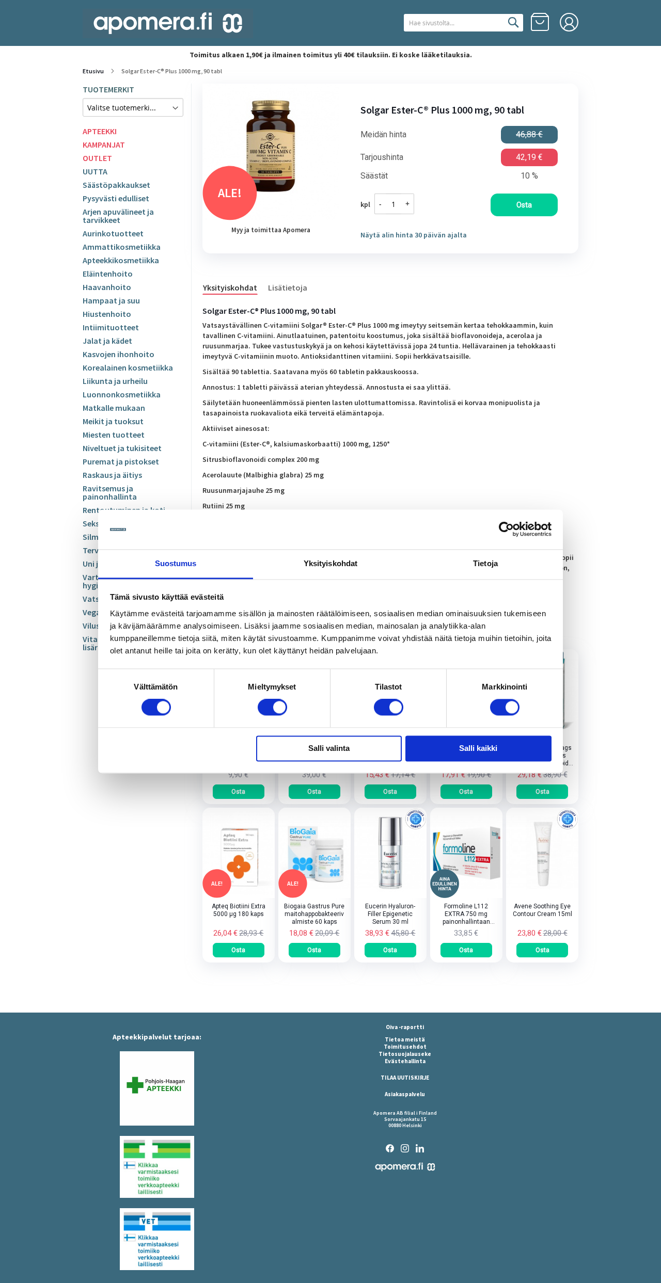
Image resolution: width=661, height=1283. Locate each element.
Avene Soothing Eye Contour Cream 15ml (542, 910)
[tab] (235, 287)
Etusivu (93, 71)
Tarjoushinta (381, 157)
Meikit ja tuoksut (113, 421)
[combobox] (463, 22)
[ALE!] (238, 895)
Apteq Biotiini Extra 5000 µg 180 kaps (238, 910)
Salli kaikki (478, 748)
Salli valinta (329, 748)
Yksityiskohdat (230, 287)
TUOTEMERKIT (108, 89)
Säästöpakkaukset (116, 185)
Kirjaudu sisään (569, 22)
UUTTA (95, 171)
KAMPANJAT (104, 144)
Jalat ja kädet (107, 340)
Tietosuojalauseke (405, 1053)
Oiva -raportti (405, 1027)
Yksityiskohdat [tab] (330, 563)
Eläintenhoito (108, 273)
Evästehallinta (405, 1061)
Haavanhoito (107, 287)
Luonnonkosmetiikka (122, 394)
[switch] (272, 708)
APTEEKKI (100, 131)
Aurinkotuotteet (113, 233)
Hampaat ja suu (111, 300)
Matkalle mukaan (114, 408)
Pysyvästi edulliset (116, 198)
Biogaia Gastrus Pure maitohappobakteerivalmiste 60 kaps (314, 914)
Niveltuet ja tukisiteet (122, 448)
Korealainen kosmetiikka (128, 367)
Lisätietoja (287, 287)
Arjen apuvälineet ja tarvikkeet (118, 215)
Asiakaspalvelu (405, 1094)
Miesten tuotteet (114, 434)
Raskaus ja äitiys (112, 475)
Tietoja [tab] (485, 563)
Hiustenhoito (107, 314)
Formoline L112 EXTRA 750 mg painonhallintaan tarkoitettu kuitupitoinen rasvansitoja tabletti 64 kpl (466, 914)
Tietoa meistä (405, 1039)
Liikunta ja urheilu (115, 381)
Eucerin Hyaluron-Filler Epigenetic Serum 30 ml (390, 914)
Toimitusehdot (405, 1046)
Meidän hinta (383, 134)
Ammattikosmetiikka (122, 247)
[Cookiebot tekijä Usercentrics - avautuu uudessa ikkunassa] (506, 529)
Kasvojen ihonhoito (118, 354)
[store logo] (168, 23)
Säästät (374, 176)
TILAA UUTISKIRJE (405, 1077)
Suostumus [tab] (176, 563)
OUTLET (97, 158)
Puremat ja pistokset (121, 461)
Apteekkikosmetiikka (121, 260)
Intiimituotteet (111, 327)
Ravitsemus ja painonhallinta (110, 492)
